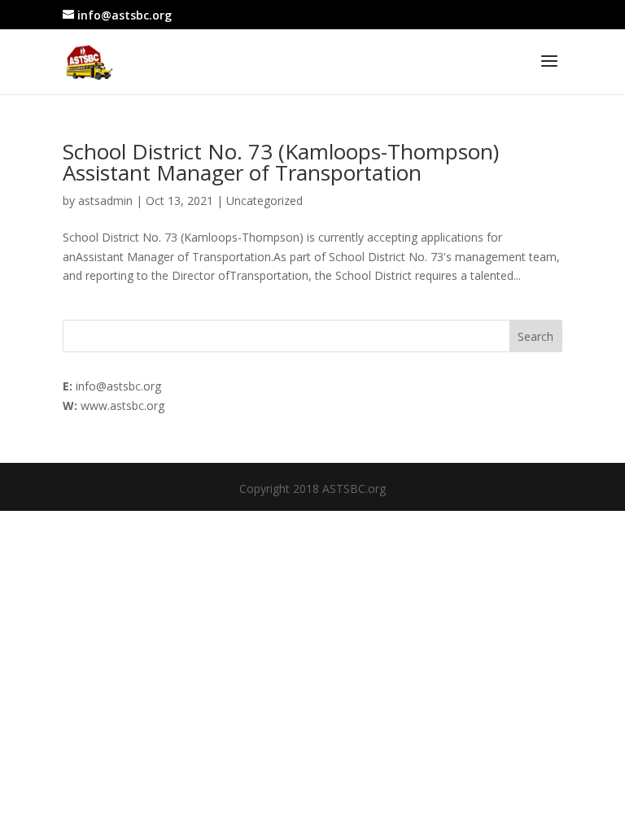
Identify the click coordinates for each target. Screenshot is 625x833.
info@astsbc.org (118, 386)
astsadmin (105, 200)
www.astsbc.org (122, 405)
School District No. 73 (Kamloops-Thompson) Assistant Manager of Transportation (281, 162)
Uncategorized (264, 200)
